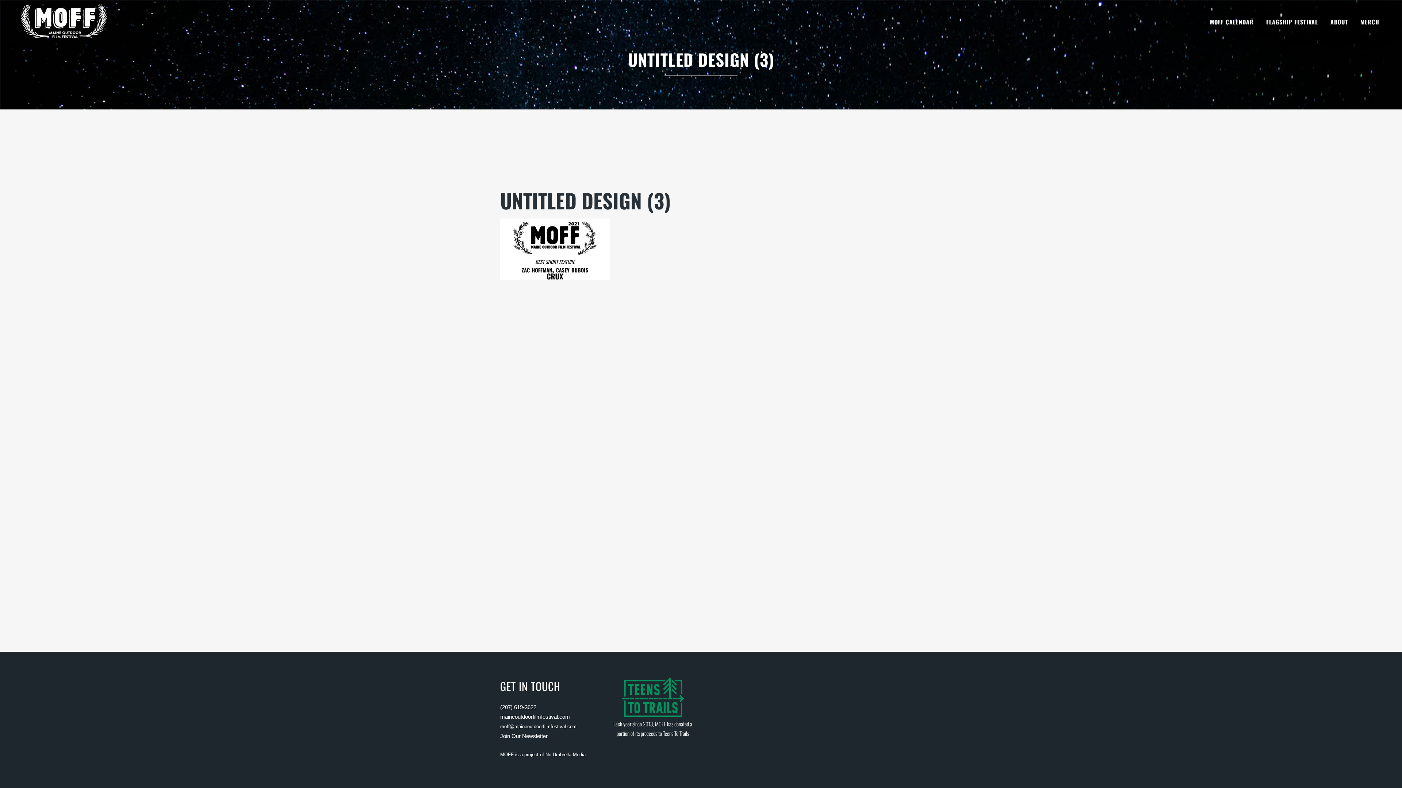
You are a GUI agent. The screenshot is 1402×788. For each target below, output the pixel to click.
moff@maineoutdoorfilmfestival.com (538, 726)
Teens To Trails (676, 733)
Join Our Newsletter (524, 736)
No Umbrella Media (565, 754)
